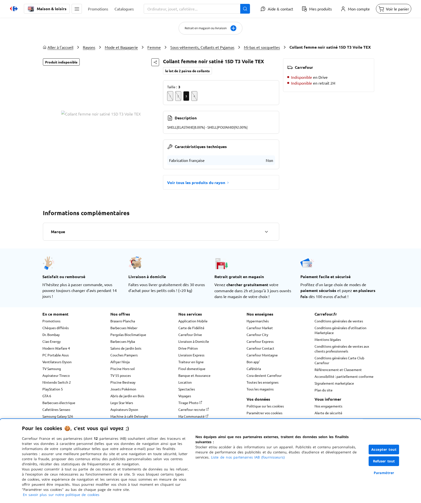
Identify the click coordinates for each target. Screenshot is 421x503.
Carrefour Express (260, 341)
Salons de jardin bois (125, 348)
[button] (77, 9)
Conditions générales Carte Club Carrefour (339, 360)
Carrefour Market (260, 328)
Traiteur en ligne (191, 362)
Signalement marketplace (334, 383)
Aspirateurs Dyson (124, 409)
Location (185, 382)
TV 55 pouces (120, 375)
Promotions (51, 321)
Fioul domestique (191, 368)
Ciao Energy (51, 341)
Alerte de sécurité (328, 413)
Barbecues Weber (123, 328)
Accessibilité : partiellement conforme (344, 376)
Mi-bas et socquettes (262, 47)
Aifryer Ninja (120, 362)
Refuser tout (384, 461)
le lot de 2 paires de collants (187, 71)
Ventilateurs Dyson (57, 362)
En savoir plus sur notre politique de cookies (61, 494)
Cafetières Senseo (56, 409)
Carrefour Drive (190, 334)
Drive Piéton (188, 348)
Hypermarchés (258, 321)
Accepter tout (384, 449)
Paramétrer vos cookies (264, 413)
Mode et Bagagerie (121, 47)
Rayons (89, 47)
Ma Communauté (191, 416)
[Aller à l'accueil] (14, 9)
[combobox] (197, 9)
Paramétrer (384, 472)
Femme (154, 47)
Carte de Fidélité (191, 328)
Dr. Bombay (51, 334)
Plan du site (324, 390)
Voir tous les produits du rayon (196, 182)
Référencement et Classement (338, 369)
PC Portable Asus (55, 355)
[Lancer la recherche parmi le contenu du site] (245, 8)
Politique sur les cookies (265, 406)
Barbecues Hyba (122, 341)
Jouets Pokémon (123, 389)
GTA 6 (46, 396)
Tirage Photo (188, 402)
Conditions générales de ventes (339, 321)
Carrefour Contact (260, 348)
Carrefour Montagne (262, 355)
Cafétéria (254, 368)
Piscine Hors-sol (122, 368)
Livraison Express (191, 355)
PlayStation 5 (52, 389)
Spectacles (186, 389)
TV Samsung (51, 368)
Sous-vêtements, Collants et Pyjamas (202, 47)
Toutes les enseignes (262, 382)
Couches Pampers (124, 355)
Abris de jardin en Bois (127, 396)
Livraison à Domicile (193, 341)
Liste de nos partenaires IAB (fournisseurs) (248, 457)
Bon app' (253, 362)
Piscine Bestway (122, 382)
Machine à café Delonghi (129, 416)
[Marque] (266, 232)
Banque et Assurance (194, 375)
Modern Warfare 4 (56, 348)
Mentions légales (328, 339)
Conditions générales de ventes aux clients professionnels (342, 348)
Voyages (184, 396)
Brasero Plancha (122, 321)
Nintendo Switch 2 (56, 382)
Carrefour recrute (192, 409)
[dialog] (210, 461)
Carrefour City (257, 334)
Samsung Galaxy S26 (57, 416)
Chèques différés (55, 328)
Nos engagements (328, 406)
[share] (155, 62)
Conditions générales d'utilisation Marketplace (340, 330)
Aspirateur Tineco (56, 375)
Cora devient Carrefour (264, 375)
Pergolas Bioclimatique (128, 334)
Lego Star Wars (121, 402)
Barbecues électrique (58, 402)
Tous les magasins (260, 389)
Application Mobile (193, 321)
